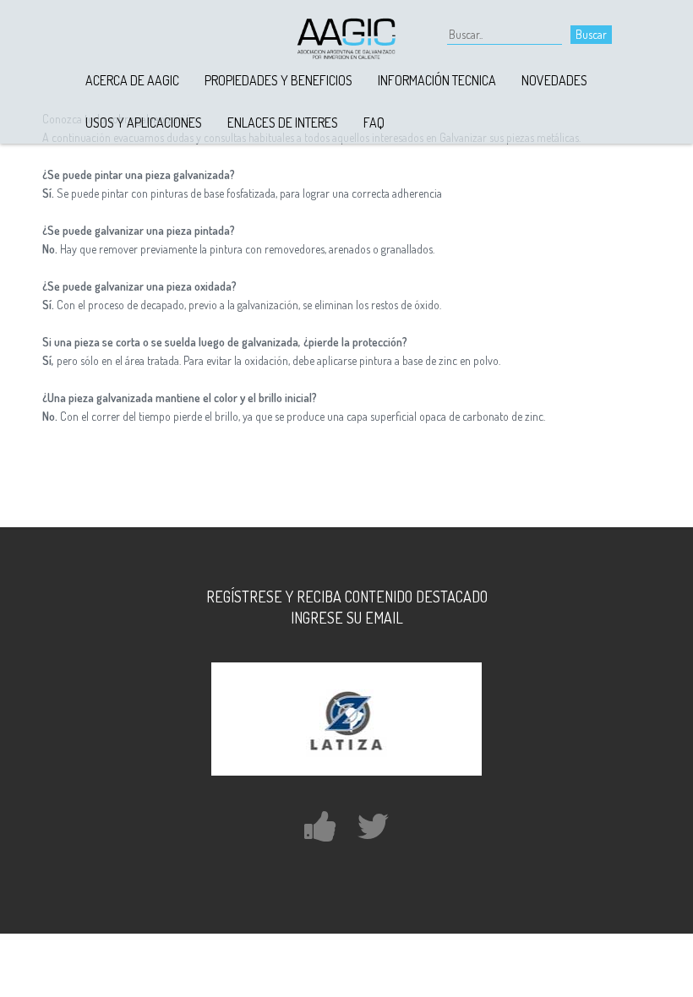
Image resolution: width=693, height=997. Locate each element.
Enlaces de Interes (282, 122)
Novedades (554, 80)
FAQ (374, 122)
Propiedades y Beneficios (278, 80)
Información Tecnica (437, 80)
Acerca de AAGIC (132, 80)
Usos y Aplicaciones (143, 122)
